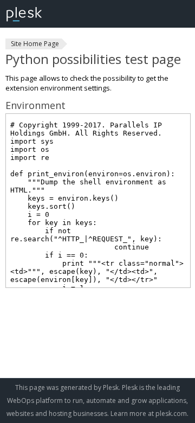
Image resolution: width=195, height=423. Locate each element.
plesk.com (171, 413)
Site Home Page (35, 43)
